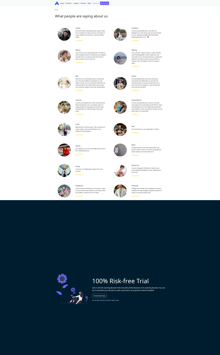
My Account (104, 3)
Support (76, 3)
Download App (99, 296)
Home (62, 3)
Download (95, 3)
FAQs (89, 3)
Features (83, 3)
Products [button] (68, 3)
